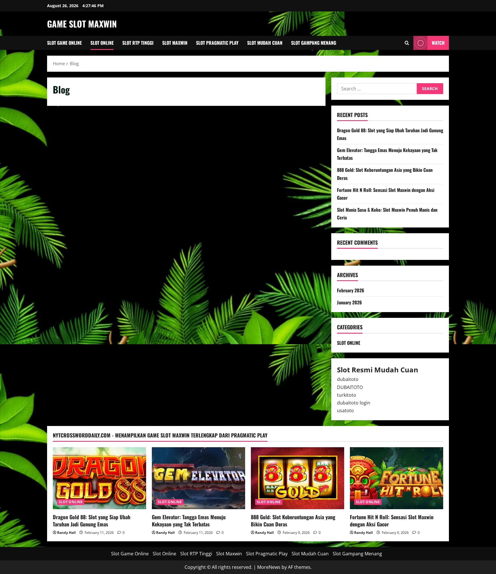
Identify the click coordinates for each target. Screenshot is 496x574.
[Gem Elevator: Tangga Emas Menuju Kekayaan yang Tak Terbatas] (198, 478)
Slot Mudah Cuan (264, 42)
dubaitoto (348, 379)
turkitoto (346, 395)
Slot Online (102, 42)
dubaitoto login (353, 403)
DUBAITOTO (350, 387)
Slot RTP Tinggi (138, 42)
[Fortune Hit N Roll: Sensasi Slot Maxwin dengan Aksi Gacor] (396, 478)
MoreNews (268, 567)
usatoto (345, 410)
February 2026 (350, 290)
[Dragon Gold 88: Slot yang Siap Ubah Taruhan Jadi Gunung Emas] (99, 478)
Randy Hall (66, 532)
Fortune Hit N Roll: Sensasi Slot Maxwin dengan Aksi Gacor (391, 520)
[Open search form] (407, 42)
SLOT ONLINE (348, 342)
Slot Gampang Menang (313, 42)
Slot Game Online (64, 42)
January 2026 (349, 302)
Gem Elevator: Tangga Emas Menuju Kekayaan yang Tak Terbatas (189, 520)
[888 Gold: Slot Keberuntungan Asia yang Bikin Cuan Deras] (297, 478)
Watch (438, 42)
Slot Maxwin (174, 42)
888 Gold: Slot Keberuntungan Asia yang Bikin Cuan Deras (293, 520)
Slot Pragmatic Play (217, 42)
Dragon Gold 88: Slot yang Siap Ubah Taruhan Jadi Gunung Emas (91, 520)
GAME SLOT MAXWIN (82, 23)
